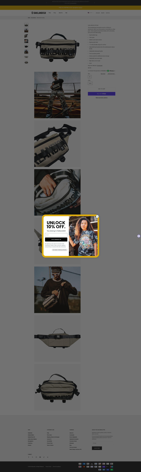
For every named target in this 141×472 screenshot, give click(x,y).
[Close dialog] (97, 216)
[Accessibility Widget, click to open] (138, 236)
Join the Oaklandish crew (56, 239)
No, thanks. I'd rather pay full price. (60, 249)
